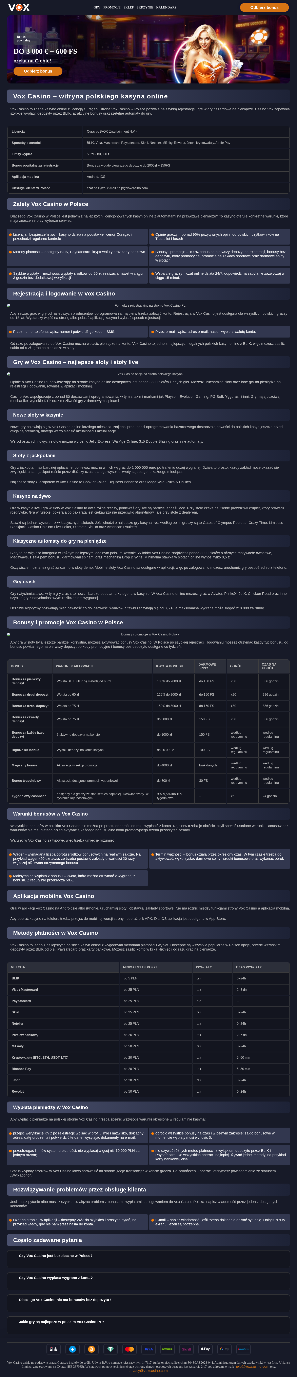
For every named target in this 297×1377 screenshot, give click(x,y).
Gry (97, 7)
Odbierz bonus (264, 7)
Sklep (129, 7)
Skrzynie (145, 7)
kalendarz (166, 7)
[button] (290, 1354)
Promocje (112, 7)
